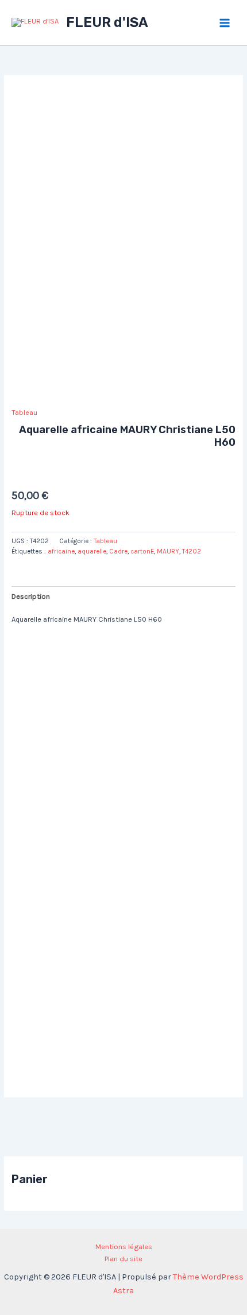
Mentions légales (123, 1246)
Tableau (24, 412)
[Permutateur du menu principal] (225, 23)
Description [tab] (30, 596)
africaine (61, 551)
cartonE (142, 551)
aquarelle (92, 551)
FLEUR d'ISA (107, 22)
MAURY (168, 551)
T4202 (191, 551)
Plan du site (123, 1258)
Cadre (118, 551)
